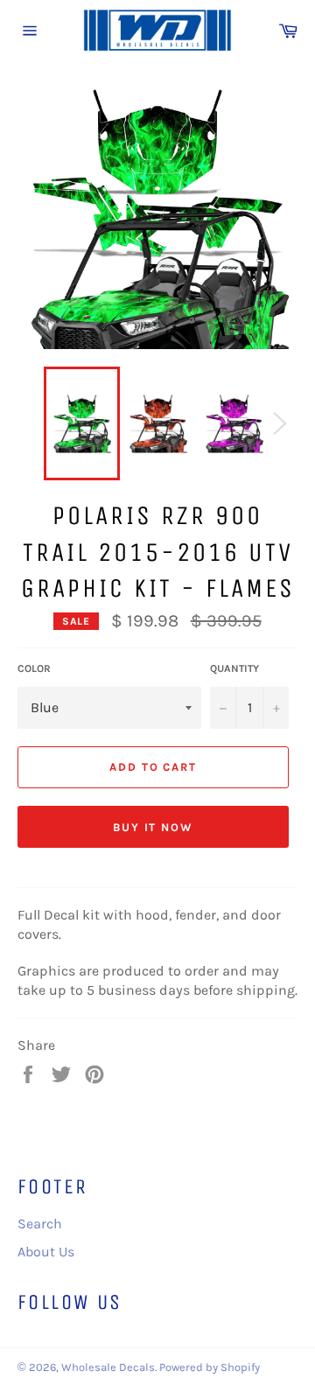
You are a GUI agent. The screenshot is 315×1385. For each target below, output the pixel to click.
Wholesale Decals (108, 1367)
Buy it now (153, 827)
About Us (46, 1251)
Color (34, 668)
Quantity (234, 668)
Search (40, 1223)
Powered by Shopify (209, 1367)
